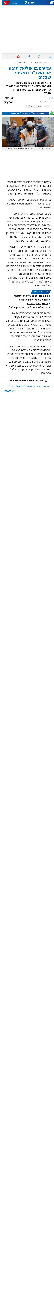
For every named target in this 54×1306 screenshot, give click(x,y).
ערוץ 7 (46, 63)
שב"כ (44, 106)
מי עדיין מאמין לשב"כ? (35, 303)
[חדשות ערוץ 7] (27, 2)
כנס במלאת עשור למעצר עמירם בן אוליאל (26, 307)
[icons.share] (4, 3)
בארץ (41, 63)
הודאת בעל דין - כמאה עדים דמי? (30, 299)
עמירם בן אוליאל (31, 106)
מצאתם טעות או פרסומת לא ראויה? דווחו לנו (25, 386)
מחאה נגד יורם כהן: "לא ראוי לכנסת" (29, 295)
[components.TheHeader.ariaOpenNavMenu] (45, 2)
